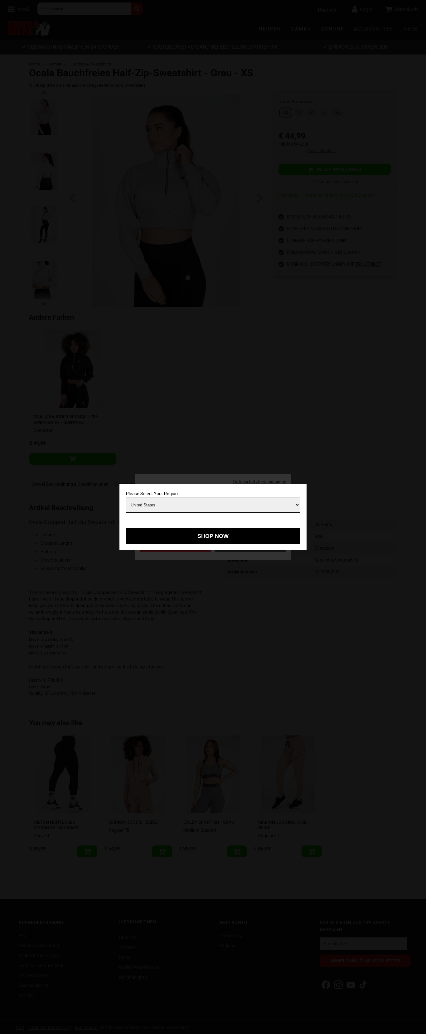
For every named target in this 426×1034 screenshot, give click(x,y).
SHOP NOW (213, 536)
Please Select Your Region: (152, 493)
